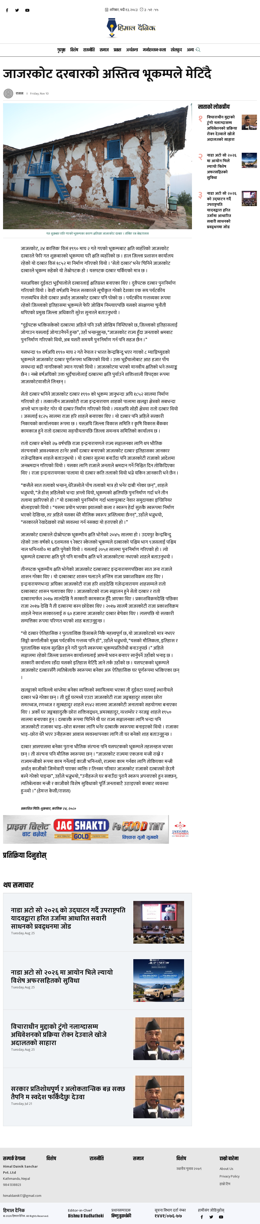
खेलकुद (176, 50)
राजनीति (89, 50)
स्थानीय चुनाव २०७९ (189, 1169)
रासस (19, 93)
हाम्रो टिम (225, 1184)
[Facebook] (7, 10)
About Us (226, 1169)
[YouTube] (27, 10)
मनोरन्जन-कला (154, 50)
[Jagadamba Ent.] (97, 829)
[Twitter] (17, 10)
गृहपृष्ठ (61, 50)
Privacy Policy (229, 1176)
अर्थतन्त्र (132, 50)
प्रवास (117, 50)
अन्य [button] (190, 50)
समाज (104, 50)
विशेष (74, 50)
